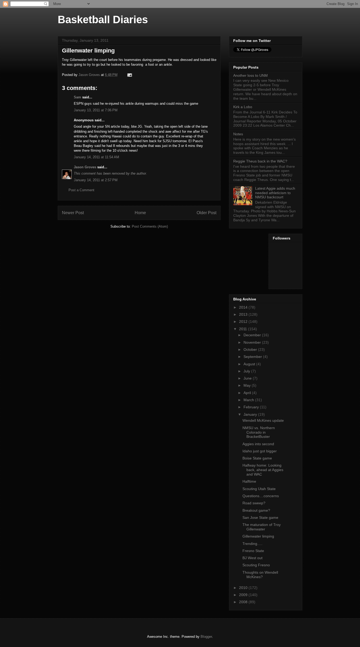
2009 (244, 595)
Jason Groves (85, 167)
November (253, 342)
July (247, 371)
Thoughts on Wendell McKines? (260, 574)
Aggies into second (258, 444)
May (248, 385)
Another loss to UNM (250, 75)
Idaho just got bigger (259, 451)
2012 (244, 321)
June (248, 378)
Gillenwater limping (258, 536)
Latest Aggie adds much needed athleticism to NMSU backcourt (275, 192)
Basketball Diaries (103, 19)
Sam (77, 97)
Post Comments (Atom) (150, 226)
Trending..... (252, 543)
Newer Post (73, 212)
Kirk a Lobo (242, 107)
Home (140, 212)
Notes (238, 134)
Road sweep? (253, 503)
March (249, 400)
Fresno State (253, 551)
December (253, 335)
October (251, 349)
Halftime (249, 481)
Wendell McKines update (263, 420)
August (250, 364)
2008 (244, 602)
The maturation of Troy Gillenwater (261, 527)
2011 (243, 329)
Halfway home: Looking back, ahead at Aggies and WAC (262, 469)
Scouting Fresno (256, 565)
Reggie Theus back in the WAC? (260, 161)
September (253, 356)
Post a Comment (81, 190)
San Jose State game (260, 517)
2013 (244, 314)
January (251, 414)
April (248, 393)
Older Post (206, 212)
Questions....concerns (260, 496)
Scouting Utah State (259, 489)
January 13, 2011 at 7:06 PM (96, 110)
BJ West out (252, 558)
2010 (244, 588)
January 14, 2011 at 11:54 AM (96, 157)
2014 (244, 307)
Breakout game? (256, 510)
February (252, 407)
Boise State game (257, 458)
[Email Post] (129, 75)
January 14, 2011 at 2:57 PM (96, 180)
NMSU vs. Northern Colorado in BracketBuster (258, 432)
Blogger (206, 637)
